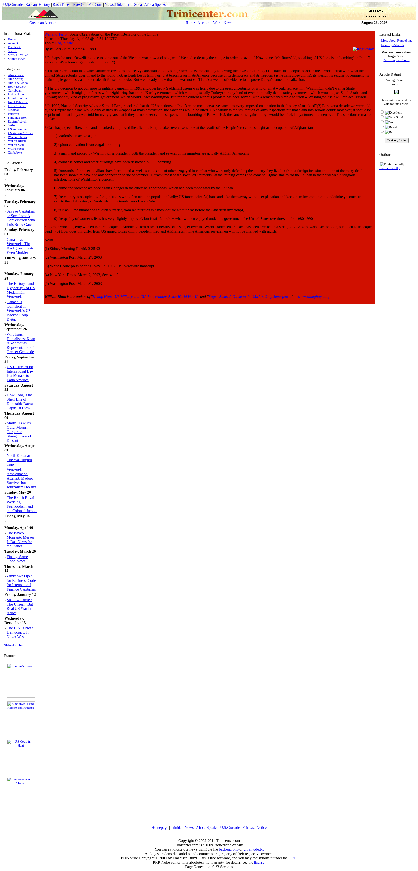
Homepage (159, 827)
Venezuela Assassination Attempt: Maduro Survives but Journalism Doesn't (21, 478)
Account (203, 23)
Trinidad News (182, 827)
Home (190, 23)
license (259, 862)
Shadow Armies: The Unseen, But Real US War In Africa (20, 606)
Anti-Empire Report (397, 60)
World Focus (16, 148)
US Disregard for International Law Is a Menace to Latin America (20, 373)
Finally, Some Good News (17, 559)
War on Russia (17, 141)
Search (12, 51)
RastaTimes (61, 4)
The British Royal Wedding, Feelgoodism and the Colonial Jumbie (22, 504)
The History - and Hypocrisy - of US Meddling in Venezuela (21, 290)
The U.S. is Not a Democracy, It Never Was (20, 632)
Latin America (17, 106)
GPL (292, 858)
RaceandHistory (37, 4)
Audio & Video (18, 83)
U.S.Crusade (13, 4)
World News (222, 23)
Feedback (14, 47)
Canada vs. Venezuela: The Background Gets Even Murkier (20, 246)
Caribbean (15, 90)
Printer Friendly (389, 168)
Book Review (17, 86)
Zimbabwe (15, 152)
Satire (11, 125)
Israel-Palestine (18, 102)
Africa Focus (16, 75)
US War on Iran (18, 129)
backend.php (229, 849)
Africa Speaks (155, 4)
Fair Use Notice (254, 827)
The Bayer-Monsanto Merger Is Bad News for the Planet (20, 539)
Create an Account (43, 23)
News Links (114, 4)
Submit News (16, 59)
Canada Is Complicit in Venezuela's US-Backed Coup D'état (19, 310)
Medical (13, 110)
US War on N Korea (20, 133)
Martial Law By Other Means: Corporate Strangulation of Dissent (19, 432)
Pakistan (13, 114)
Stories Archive (18, 55)
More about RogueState (396, 40)
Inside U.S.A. (16, 94)
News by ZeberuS (392, 45)
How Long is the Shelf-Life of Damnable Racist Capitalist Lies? (20, 401)
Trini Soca (134, 4)
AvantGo (14, 43)
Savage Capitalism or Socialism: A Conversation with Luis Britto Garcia (21, 217)
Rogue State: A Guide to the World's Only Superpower (250, 297)
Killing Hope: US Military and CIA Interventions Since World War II (145, 297)
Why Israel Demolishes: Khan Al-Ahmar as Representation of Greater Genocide (21, 343)
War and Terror (17, 137)
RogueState (64, 43)
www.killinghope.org (313, 297)
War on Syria (16, 145)
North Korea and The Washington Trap (20, 459)
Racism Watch (17, 121)
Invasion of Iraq (18, 98)
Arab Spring (16, 79)
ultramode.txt (254, 849)
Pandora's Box (17, 117)
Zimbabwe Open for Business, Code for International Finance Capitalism (21, 582)
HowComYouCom (87, 4)
